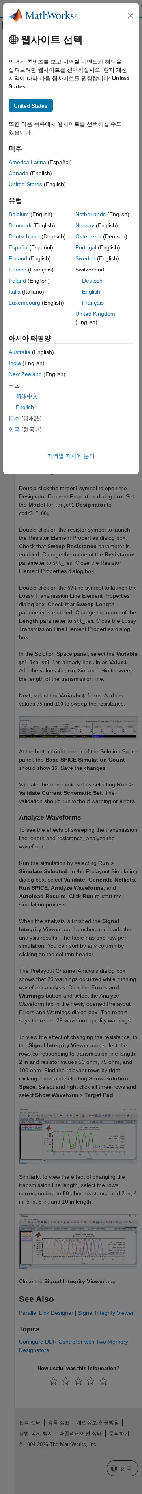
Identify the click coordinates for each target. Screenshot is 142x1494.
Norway (84, 225)
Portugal (85, 247)
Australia (19, 352)
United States (25, 184)
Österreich (88, 236)
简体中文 (27, 396)
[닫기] (130, 15)
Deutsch (92, 280)
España (18, 247)
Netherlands (90, 214)
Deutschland (24, 236)
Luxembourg (24, 303)
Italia (15, 291)
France (17, 269)
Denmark (20, 225)
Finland (18, 258)
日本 (14, 418)
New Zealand (25, 374)
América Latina (27, 162)
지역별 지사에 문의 (71, 456)
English (91, 291)
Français (93, 303)
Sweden (85, 258)
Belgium (19, 214)
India (15, 363)
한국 (14, 429)
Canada (18, 173)
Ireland (17, 280)
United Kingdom (95, 314)
